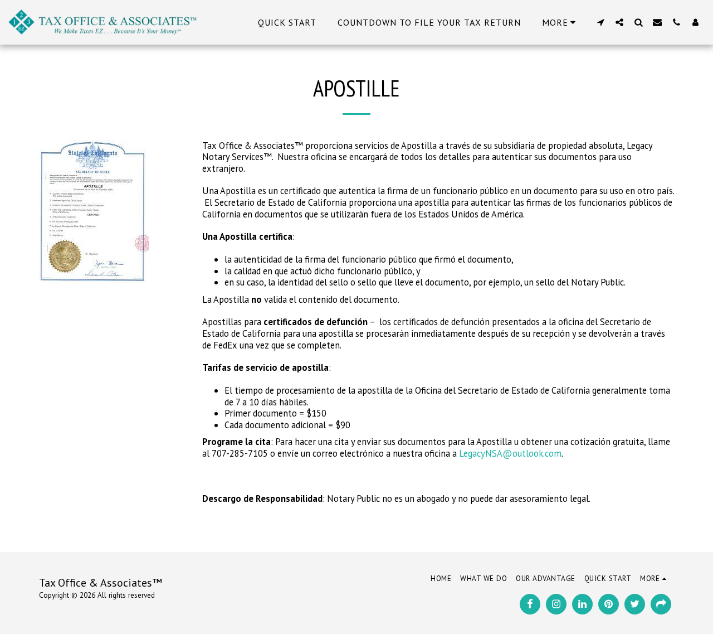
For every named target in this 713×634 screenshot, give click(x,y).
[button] (600, 22)
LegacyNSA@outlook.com (510, 453)
